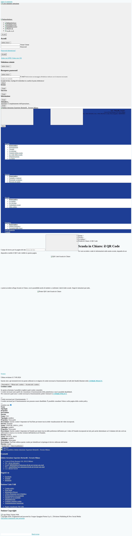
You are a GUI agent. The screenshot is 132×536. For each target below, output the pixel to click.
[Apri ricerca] (66, 117)
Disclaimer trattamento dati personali (13, 518)
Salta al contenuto (6, 2)
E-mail (22, 76)
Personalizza (5, 384)
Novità (80, 237)
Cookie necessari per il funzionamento (13, 399)
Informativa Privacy (11, 492)
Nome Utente (24, 45)
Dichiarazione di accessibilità (14, 496)
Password (23, 47)
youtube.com (5, 405)
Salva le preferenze (17, 446)
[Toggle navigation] (17, 117)
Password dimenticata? (8, 50)
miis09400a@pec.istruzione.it (27, 467)
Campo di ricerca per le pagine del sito (13, 250)
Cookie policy (9, 488)
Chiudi (3, 88)
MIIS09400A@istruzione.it (27, 465)
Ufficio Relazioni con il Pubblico (15, 494)
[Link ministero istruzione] (10, 3)
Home (80, 235)
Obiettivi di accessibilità (12, 498)
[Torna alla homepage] (66, 108)
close (3, 126)
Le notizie (81, 239)
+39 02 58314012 (13, 463)
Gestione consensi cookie (13, 501)
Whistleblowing (10, 499)
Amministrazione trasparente (14, 503)
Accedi (4, 34)
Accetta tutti (32, 384)
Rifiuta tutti (17, 384)
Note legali (8, 490)
